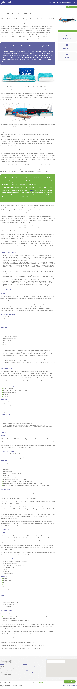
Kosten (31, 7)
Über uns (24, 7)
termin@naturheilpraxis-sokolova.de (9, 670)
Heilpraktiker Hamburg (31, 672)
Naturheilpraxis (9, 7)
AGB (27, 670)
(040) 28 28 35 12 (4, 672)
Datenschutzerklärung (31, 666)
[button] (59, 22)
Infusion (18, 7)
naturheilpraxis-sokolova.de (70, 685)
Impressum (28, 668)
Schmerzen (32, 190)
